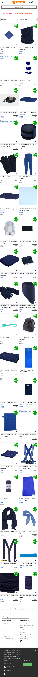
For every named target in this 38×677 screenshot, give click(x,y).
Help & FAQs (5, 634)
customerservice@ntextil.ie (26, 625)
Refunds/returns (5, 632)
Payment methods (6, 628)
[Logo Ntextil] (19, 2)
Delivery (4, 630)
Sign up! (5, 617)
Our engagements (6, 636)
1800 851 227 (23, 632)
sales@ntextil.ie (24, 629)
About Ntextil (5, 624)
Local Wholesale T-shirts (8, 638)
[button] (29, 2)
